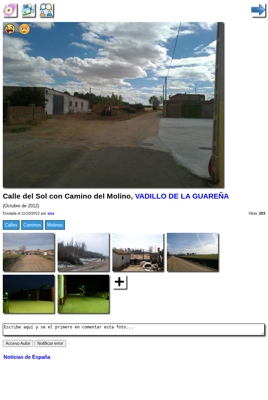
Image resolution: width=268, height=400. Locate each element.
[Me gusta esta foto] (10, 32)
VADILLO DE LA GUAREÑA (182, 196)
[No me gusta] (24, 32)
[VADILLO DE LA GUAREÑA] (10, 9)
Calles (11, 225)
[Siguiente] (258, 9)
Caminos (32, 225)
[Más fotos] (119, 281)
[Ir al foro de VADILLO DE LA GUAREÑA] (46, 9)
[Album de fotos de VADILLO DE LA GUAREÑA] (28, 9)
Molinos (55, 225)
